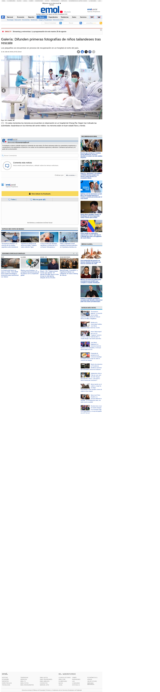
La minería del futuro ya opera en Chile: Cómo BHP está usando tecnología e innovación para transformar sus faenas (10, 273)
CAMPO (74, 677)
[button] (3, 91)
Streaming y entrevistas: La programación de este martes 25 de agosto (39, 31)
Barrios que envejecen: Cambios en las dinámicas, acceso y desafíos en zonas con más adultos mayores (91, 155)
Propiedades (55, 1)
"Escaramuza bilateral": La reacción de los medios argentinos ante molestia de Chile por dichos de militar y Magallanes (10, 247)
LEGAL (60, 685)
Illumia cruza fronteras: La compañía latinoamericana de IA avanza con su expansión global (30, 272)
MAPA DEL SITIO (44, 685)
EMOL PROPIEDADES (46, 679)
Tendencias (64, 17)
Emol (3, 1)
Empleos (64, 1)
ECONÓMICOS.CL (92, 677)
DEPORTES (5, 681)
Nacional (10, 17)
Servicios (83, 17)
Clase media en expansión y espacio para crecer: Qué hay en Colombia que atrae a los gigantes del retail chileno (91, 236)
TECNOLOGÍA (6, 685)
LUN (73, 681)
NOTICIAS (5, 677)
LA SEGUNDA (76, 683)
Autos (47, 1)
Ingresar (89, 11)
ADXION (89, 679)
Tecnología (10, 20)
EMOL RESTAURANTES (27, 685)
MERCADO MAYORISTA (90, 683)
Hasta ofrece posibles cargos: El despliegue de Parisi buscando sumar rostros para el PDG (91, 216)
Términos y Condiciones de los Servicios (56, 690)
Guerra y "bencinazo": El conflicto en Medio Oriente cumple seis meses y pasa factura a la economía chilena (91, 176)
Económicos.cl (73, 1)
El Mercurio (11, 1)
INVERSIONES (76, 679)
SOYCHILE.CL (76, 685)
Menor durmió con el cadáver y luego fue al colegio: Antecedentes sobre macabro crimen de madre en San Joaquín (91, 388)
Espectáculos (53, 17)
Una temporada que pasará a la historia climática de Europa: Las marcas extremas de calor (91, 262)
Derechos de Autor (27, 690)
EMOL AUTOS (44, 677)
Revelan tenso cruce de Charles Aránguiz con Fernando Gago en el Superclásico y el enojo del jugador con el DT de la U (91, 409)
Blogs (19, 1)
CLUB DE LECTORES (65, 677)
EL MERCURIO (63, 681)
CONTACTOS (43, 683)
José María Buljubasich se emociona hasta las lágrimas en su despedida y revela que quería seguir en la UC (91, 346)
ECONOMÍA (5, 679)
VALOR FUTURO (92, 681)
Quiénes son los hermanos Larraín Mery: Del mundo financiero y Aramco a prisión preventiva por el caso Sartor (91, 196)
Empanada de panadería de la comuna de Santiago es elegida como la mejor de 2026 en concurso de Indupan (91, 357)
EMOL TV (23, 681)
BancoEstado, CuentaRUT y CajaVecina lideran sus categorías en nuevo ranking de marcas (69, 272)
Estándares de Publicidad (75, 690)
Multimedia (34, 20)
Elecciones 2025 (58, 20)
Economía (20, 17)
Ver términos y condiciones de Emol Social (39, 222)
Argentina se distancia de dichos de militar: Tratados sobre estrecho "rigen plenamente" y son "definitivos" (29, 247)
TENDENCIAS (24, 677)
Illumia (23, 257)
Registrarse (96, 11)
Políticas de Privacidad (39, 690)
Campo (31, 1)
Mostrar (52, 5)
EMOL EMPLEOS (44, 681)
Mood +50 (43, 257)
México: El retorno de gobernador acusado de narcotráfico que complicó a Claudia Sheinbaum (91, 281)
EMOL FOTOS (24, 683)
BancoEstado (65, 257)
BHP (2, 257)
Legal (25, 1)
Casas (85, 1)
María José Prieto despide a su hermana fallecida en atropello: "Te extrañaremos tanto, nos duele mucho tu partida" (91, 398)
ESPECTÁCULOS (7, 683)
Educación (18, 20)
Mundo (42, 17)
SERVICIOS (23, 679)
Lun (99, 1)
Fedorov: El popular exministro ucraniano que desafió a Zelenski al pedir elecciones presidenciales (91, 300)
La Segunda (92, 1)
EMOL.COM (62, 679)
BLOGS (61, 683)
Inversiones (39, 1)
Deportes (31, 17)
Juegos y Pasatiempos (45, 20)
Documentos (26, 20)
